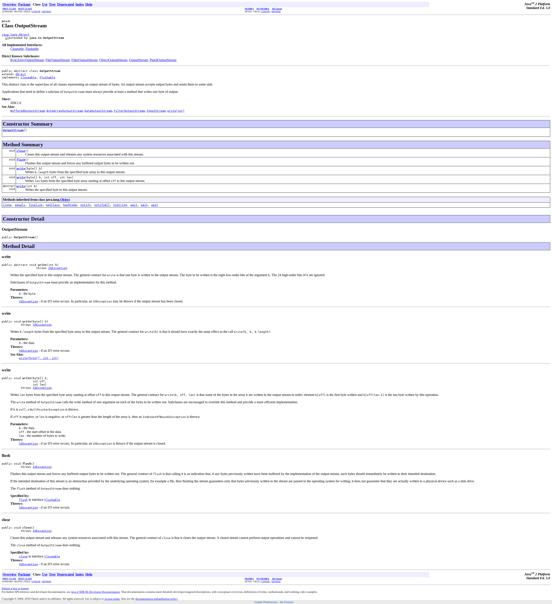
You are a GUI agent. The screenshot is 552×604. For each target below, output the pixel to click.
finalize (35, 205)
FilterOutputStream (84, 60)
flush (21, 159)
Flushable (32, 49)
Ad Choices (286, 602)
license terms (112, 598)
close (21, 151)
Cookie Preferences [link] (266, 602)
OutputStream (138, 60)
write (21, 168)
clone (7, 205)
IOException (57, 268)
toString (120, 205)
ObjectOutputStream (113, 60)
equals (20, 205)
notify (85, 205)
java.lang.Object (15, 34)
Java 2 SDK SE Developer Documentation (95, 591)
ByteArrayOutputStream (27, 60)
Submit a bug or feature (15, 588)
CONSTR (36, 11)
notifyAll (102, 205)
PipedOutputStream (163, 60)
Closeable (17, 49)
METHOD (46, 11)
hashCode (70, 205)
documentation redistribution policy (156, 598)
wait (133, 205)
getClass (53, 205)
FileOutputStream (57, 60)
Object (21, 74)
